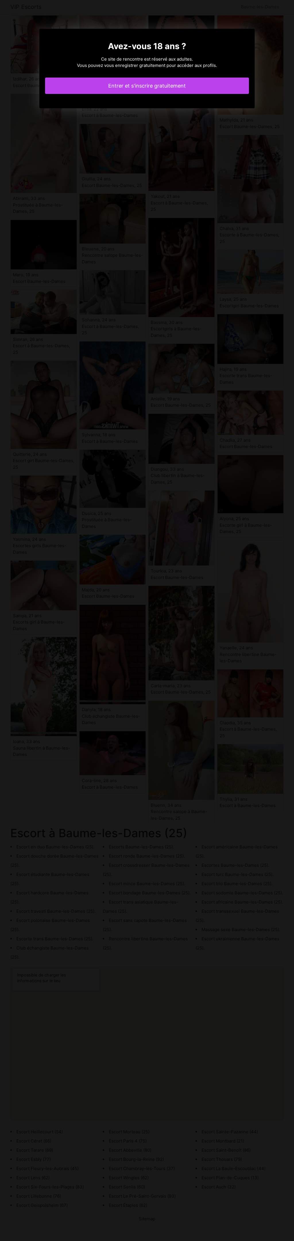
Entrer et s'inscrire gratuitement (147, 86)
